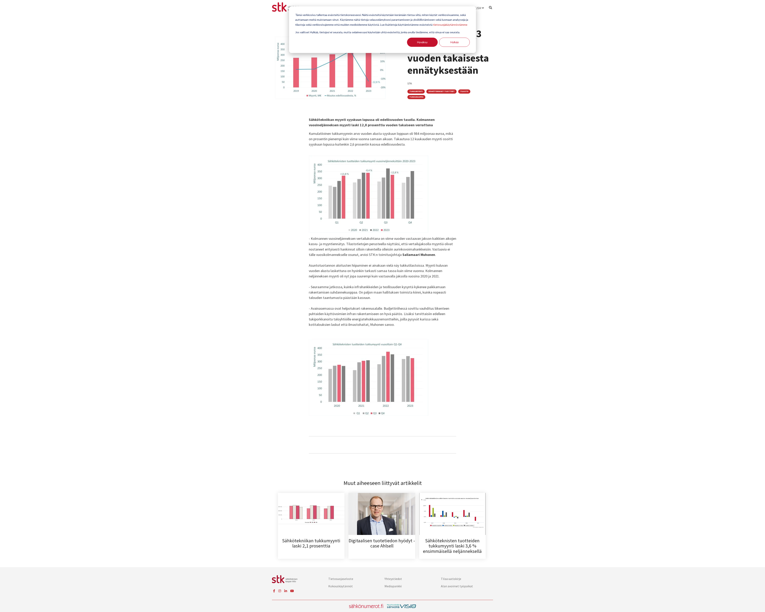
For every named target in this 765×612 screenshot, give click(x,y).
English (475, 8)
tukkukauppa (416, 97)
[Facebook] (274, 591)
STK (409, 83)
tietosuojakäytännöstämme (450, 24)
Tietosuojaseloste (340, 579)
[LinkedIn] (285, 591)
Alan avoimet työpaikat (457, 586)
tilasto (464, 91)
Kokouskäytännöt (340, 586)
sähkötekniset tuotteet (441, 91)
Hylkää (454, 42)
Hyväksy (422, 42)
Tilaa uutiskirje (451, 579)
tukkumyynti (416, 91)
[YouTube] (292, 591)
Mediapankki (393, 586)
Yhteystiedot (393, 579)
